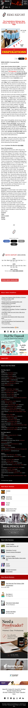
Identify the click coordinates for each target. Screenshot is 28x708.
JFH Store (5, 692)
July (19, 260)
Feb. (5, 260)
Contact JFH (11, 689)
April (11, 260)
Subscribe (22, 692)
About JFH (4, 689)
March (8, 260)
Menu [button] (6, 7)
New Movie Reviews (7, 577)
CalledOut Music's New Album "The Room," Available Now (14, 309)
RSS (18, 327)
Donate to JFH (11, 692)
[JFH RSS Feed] (26, 59)
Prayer (17, 692)
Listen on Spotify (5, 215)
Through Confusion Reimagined (13, 552)
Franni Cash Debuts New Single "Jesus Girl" (11, 306)
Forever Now (9, 498)
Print (14, 244)
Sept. (24, 265)
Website (3, 217)
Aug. (22, 260)
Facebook (3, 212)
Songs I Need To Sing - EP (12, 546)
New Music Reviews (7, 487)
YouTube (3, 219)
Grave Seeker (9, 571)
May (14, 260)
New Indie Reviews (7, 540)
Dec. (17, 267)
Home (14, 694)
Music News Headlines (8, 292)
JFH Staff (9, 690)
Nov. (14, 267)
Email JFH (17, 689)
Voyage (7, 504)
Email (21, 241)
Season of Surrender (11, 510)
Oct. (11, 267)
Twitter (2, 214)
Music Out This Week (8, 366)
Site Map (23, 689)
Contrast (8, 565)
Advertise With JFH (16, 690)
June (17, 260)
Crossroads (4, 189)
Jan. (3, 260)
